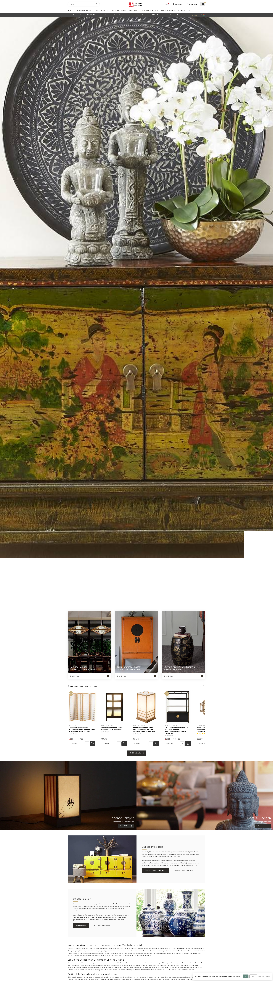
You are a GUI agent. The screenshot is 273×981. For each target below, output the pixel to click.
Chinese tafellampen (126, 953)
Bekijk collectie (135, 753)
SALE (189, 11)
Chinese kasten (131, 955)
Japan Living (133, 11)
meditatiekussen (93, 967)
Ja (245, 976)
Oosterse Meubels (82, 11)
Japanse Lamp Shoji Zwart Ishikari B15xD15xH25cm (111, 728)
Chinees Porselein (167, 11)
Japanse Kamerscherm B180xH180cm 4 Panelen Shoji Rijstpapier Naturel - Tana (82, 730)
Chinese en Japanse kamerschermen (188, 953)
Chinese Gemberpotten (102, 925)
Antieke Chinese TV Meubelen (155, 871)
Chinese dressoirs (145, 955)
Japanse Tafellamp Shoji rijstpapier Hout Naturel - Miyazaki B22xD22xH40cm (144, 730)
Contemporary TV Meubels (183, 871)
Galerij (181, 11)
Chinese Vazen (81, 925)
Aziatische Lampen (117, 11)
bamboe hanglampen (143, 953)
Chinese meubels (177, 948)
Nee (253, 976)
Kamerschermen (100, 11)
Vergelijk (75, 743)
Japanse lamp (147, 967)
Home (70, 11)
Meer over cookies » (264, 976)
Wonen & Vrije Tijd (149, 11)
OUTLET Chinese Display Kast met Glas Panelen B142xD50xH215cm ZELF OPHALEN (177, 730)
